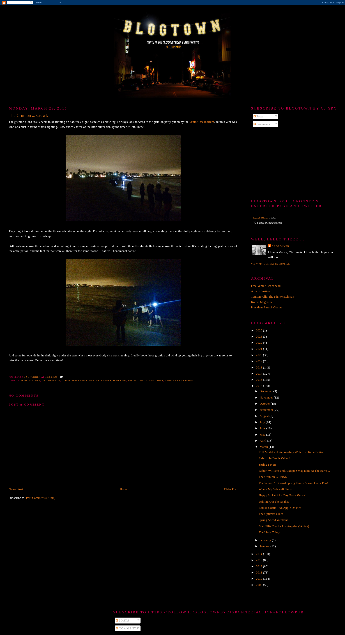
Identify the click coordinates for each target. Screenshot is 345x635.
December (266, 391)
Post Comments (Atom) (41, 498)
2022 (259, 342)
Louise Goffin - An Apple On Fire (280, 507)
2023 (259, 336)
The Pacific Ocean (141, 380)
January (265, 546)
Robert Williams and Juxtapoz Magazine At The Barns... (294, 470)
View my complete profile (270, 263)
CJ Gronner (280, 246)
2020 (259, 355)
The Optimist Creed (271, 514)
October (265, 403)
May (263, 434)
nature (94, 380)
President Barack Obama (266, 307)
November (267, 397)
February (266, 540)
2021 (259, 349)
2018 (259, 367)
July (263, 422)
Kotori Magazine (262, 302)
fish (37, 380)
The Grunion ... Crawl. (273, 477)
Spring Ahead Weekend (274, 520)
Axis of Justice (260, 291)
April (263, 440)
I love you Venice (75, 380)
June (263, 428)
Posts (259, 116)
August (265, 416)
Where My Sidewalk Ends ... (277, 489)
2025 (259, 330)
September (267, 409)
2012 (259, 566)
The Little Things (270, 532)
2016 (259, 379)
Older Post (230, 489)
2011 (259, 572)
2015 (259, 386)
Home (123, 489)
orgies (106, 380)
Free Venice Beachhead (266, 286)
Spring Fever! (267, 464)
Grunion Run (51, 380)
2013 (259, 560)
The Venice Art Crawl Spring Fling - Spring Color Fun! (293, 483)
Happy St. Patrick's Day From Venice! (282, 495)
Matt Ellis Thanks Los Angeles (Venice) (284, 526)
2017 (259, 373)
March (264, 447)
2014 (259, 554)
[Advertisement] (293, 163)
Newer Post (16, 489)
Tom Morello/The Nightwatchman (272, 296)
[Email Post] (61, 376)
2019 (259, 361)
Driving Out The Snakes (274, 501)
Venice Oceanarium (201, 122)
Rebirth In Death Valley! (274, 458)
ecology (27, 380)
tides (159, 380)
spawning (119, 380)
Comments (263, 124)
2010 (259, 578)
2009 (259, 585)
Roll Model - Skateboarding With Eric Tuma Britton (291, 452)
